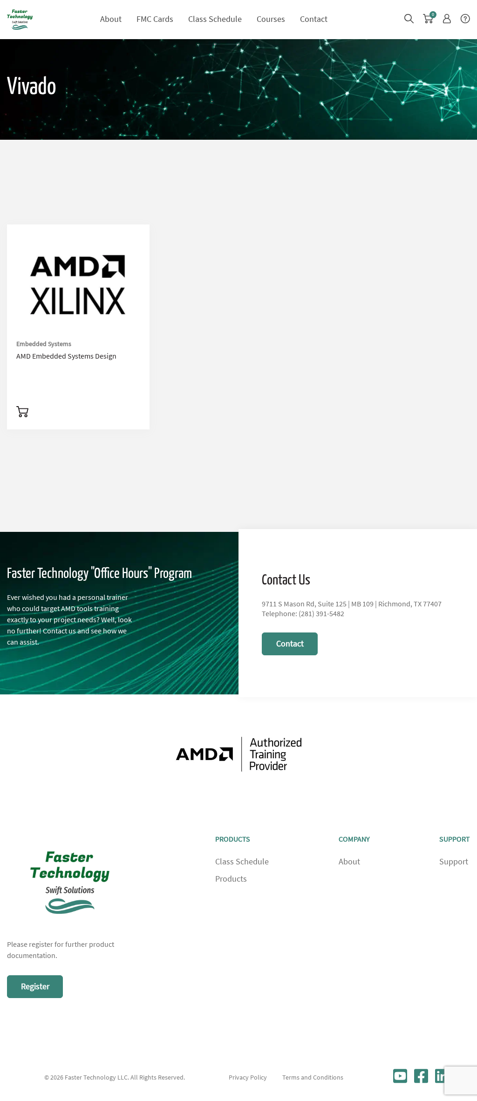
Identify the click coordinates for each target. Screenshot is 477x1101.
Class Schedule (215, 19)
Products (231, 879)
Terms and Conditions (312, 1077)
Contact (313, 19)
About (111, 19)
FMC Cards (154, 19)
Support (453, 861)
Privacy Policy (248, 1077)
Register (35, 986)
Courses (271, 19)
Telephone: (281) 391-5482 (303, 613)
